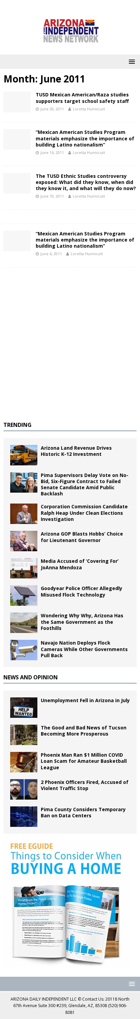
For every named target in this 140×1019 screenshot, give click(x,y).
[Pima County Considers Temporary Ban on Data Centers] (23, 816)
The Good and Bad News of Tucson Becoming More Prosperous (83, 730)
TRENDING (17, 425)
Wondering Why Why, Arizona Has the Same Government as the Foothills (82, 621)
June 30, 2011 (52, 108)
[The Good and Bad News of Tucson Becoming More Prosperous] (23, 735)
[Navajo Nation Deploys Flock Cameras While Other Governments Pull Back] (23, 650)
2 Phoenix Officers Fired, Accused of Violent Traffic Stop (84, 785)
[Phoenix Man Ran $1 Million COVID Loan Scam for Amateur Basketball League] (23, 762)
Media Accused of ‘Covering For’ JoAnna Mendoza (80, 564)
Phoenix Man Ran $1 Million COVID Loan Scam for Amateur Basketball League (84, 761)
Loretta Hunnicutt (89, 108)
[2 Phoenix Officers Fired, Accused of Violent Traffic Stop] (23, 789)
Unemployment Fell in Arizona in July (85, 700)
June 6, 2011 (51, 253)
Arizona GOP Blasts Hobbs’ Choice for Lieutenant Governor (82, 536)
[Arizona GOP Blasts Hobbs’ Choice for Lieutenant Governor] (23, 541)
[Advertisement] (70, 344)
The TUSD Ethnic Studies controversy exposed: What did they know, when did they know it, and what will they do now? (86, 182)
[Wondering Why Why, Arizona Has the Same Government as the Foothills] (23, 623)
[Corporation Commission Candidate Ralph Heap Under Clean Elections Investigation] (23, 514)
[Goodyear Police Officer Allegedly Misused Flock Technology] (23, 595)
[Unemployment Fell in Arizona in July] (23, 707)
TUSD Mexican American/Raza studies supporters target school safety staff (82, 97)
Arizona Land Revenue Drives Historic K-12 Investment (76, 451)
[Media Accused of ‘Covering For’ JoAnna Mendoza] (23, 568)
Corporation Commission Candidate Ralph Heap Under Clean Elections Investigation (84, 512)
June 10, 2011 (52, 196)
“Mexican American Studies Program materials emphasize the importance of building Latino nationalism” (85, 138)
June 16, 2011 (52, 152)
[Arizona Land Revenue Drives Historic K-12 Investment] (23, 455)
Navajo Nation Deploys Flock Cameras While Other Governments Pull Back (84, 648)
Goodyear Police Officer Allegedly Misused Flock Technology (81, 591)
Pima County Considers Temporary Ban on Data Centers (83, 812)
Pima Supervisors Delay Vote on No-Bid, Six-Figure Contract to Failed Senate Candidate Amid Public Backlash (84, 484)
